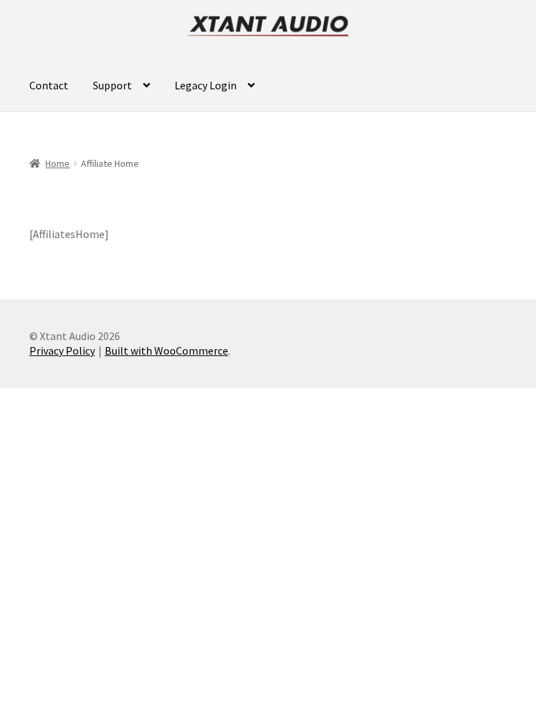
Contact (48, 85)
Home (57, 163)
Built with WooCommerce (166, 351)
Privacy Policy (62, 351)
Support (112, 85)
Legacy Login (205, 85)
